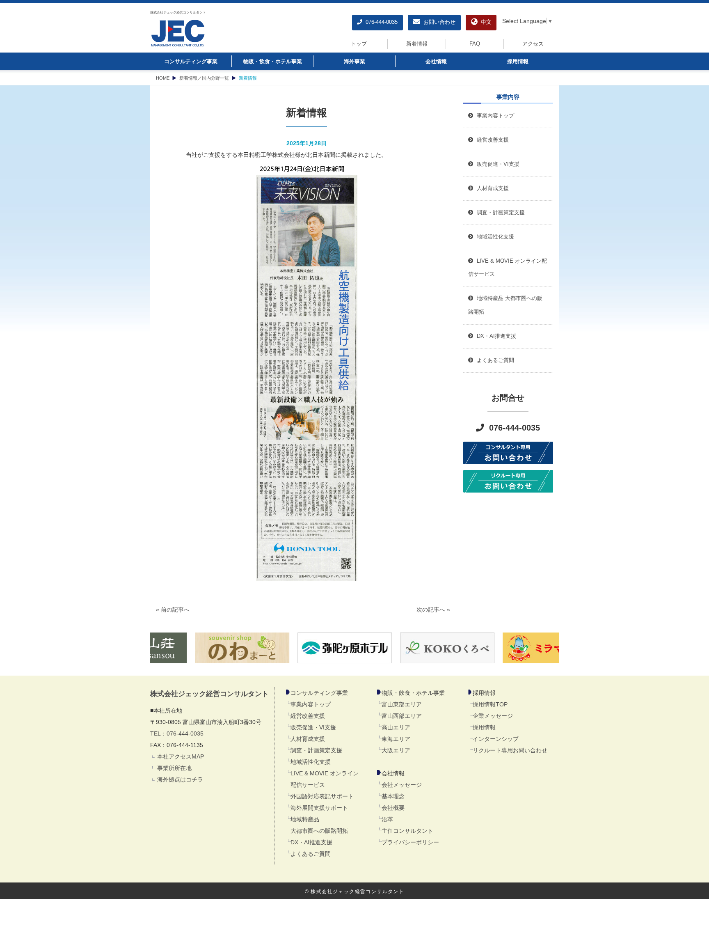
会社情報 (436, 61)
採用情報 (517, 61)
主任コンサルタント (407, 830)
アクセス (533, 44)
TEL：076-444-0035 (177, 733)
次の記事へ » (433, 609)
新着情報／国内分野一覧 (204, 78)
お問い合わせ (437, 22)
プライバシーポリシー (410, 842)
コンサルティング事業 (190, 61)
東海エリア (396, 739)
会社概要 (393, 807)
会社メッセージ (402, 785)
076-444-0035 (380, 22)
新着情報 (417, 44)
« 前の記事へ (173, 609)
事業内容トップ (493, 116)
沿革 (387, 819)
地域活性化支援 (310, 762)
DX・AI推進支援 (311, 842)
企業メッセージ (493, 716)
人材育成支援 (307, 739)
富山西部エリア (402, 716)
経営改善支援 (491, 140)
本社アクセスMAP (180, 756)
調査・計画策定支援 (316, 750)
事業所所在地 (174, 768)
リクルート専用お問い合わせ (510, 750)
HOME (162, 78)
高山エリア (396, 727)
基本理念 (393, 796)
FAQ (474, 44)
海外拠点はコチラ (180, 779)
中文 (485, 22)
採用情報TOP (490, 704)
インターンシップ (496, 739)
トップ (359, 44)
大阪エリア (396, 750)
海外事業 (354, 61)
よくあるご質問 (310, 853)
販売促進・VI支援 (313, 727)
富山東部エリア (402, 704)
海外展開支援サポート (319, 807)
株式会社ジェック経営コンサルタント (178, 12)
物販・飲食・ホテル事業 (272, 61)
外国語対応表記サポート (322, 796)
